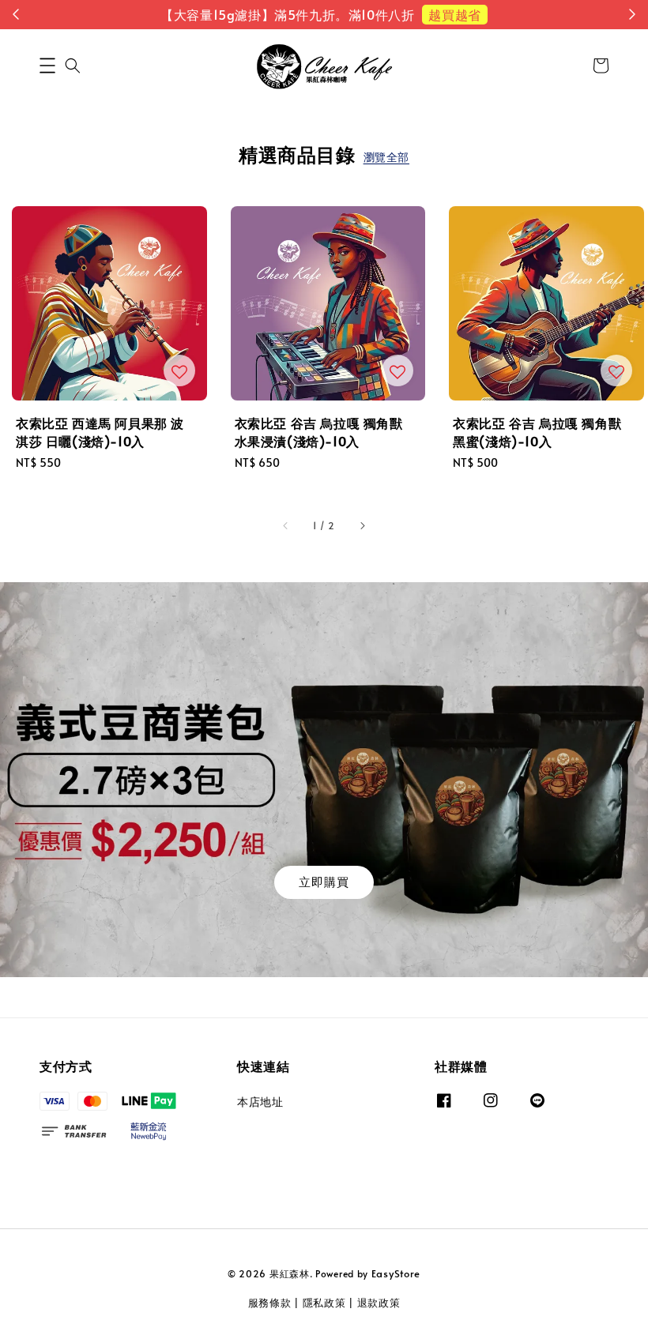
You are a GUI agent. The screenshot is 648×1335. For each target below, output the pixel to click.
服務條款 (270, 1303)
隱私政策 (324, 1303)
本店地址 (260, 1102)
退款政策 (379, 1303)
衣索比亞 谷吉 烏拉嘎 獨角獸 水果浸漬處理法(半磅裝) (540, 35)
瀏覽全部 (386, 156)
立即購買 (324, 881)
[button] (47, 65)
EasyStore (395, 1273)
